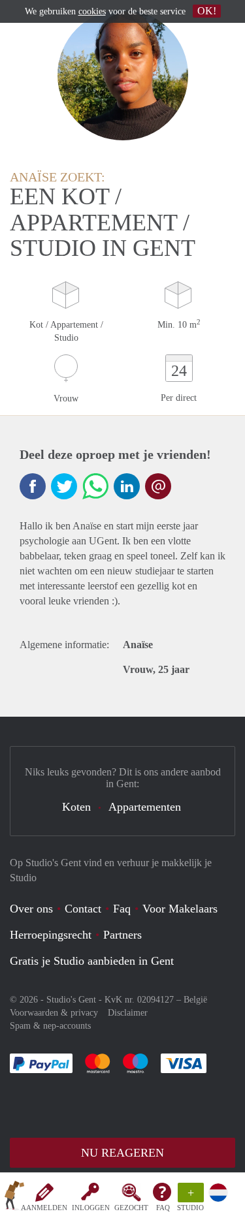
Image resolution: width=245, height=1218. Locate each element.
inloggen (91, 1207)
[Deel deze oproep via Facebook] (33, 486)
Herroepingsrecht (50, 934)
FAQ (163, 1207)
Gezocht (131, 1207)
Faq (122, 908)
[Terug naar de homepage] (14, 1198)
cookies (92, 11)
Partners (122, 934)
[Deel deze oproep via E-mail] (158, 486)
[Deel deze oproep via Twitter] (64, 486)
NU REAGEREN (122, 1152)
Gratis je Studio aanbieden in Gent (92, 960)
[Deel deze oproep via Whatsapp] (95, 486)
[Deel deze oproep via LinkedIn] (127, 486)
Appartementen (144, 806)
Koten (76, 806)
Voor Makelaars (180, 908)
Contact (83, 908)
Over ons (31, 908)
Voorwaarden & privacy (54, 1013)
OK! (206, 10)
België (195, 1000)
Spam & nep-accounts (50, 1026)
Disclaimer (128, 1013)
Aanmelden (44, 1207)
